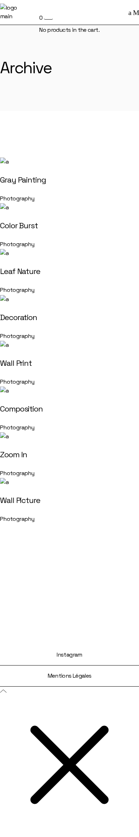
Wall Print (16, 363)
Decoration (18, 317)
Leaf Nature (20, 271)
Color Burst (19, 225)
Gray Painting (23, 180)
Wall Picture (20, 500)
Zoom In (13, 454)
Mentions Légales (70, 675)
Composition (21, 409)
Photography (17, 198)
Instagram (69, 654)
